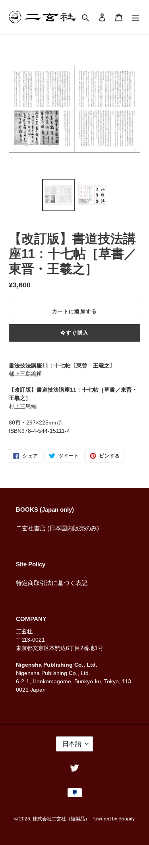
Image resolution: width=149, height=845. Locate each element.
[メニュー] (135, 17)
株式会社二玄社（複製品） (61, 819)
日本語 (71, 743)
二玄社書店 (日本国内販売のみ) (57, 528)
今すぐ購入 (74, 333)
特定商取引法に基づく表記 (51, 582)
